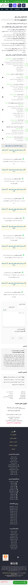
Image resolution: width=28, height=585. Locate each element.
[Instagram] (2, 1)
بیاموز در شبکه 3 (13, 445)
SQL (2, 9)
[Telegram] (5, 1)
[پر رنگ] (24, 310)
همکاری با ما (16, 1)
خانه (23, 1)
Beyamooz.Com (10, 576)
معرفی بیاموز (13, 438)
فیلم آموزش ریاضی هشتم (14, 410)
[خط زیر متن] (20, 310)
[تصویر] (17, 310)
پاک (13, 338)
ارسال (20, 338)
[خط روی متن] (19, 310)
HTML (6, 9)
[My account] (23, 5)
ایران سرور (7, 575)
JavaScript (17, 9)
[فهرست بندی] (11, 310)
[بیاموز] (13, 431)
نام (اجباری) (12, 307)
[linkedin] (8, 1)
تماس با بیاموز (13, 442)
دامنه (16, 575)
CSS (11, 9)
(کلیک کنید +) (14, 183)
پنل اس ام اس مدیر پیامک (17, 573)
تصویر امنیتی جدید (19, 331)
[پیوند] (15, 310)
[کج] (22, 310)
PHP (23, 9)
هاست (19, 575)
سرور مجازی (12, 575)
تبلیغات (13, 449)
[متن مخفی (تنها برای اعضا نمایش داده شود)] (13, 310)
